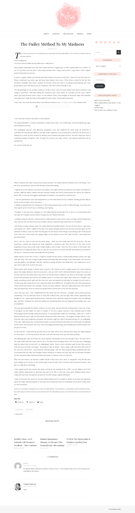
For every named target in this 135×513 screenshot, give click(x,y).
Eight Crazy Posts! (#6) (102, 100)
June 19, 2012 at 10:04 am (30, 465)
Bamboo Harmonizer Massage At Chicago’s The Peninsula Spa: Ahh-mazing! (52, 442)
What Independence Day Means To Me (107, 103)
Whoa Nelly (29, 409)
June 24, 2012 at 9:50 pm (29, 486)
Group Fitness (19, 409)
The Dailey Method (67, 102)
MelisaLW (19, 414)
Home (89, 34)
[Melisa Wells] (67, 16)
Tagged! (97, 105)
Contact (56, 34)
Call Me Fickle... (99, 108)
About (46, 34)
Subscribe (99, 86)
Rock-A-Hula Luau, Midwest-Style (105, 110)
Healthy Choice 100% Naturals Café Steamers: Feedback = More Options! (25, 442)
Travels (80, 34)
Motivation (68, 34)
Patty (25, 463)
